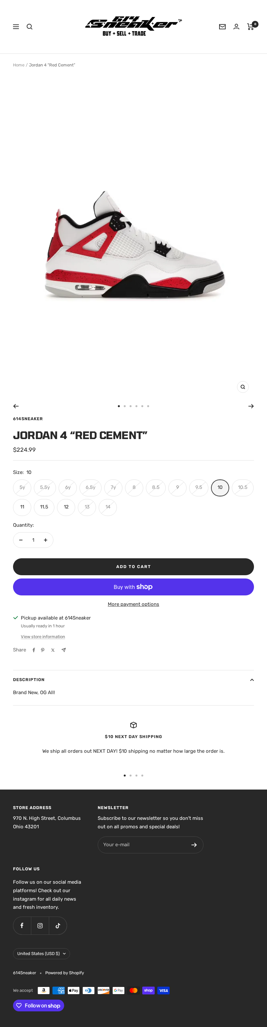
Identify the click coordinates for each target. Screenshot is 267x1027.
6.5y (90, 487)
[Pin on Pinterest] (42, 650)
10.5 (242, 487)
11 (22, 507)
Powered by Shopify (64, 972)
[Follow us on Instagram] (40, 925)
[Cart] (250, 26)
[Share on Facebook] (34, 650)
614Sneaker (28, 418)
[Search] (30, 27)
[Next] (251, 406)
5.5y (45, 487)
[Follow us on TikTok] (58, 925)
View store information (43, 636)
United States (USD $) (38, 953)
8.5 (156, 487)
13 (87, 507)
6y (68, 487)
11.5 (44, 507)
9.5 (198, 487)
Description (29, 679)
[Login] (236, 26)
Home (18, 65)
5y (22, 487)
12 (66, 507)
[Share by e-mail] (64, 650)
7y (113, 487)
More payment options (133, 604)
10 (220, 487)
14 (107, 507)
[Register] (194, 845)
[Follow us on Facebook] (22, 925)
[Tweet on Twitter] (53, 650)
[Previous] (16, 406)
